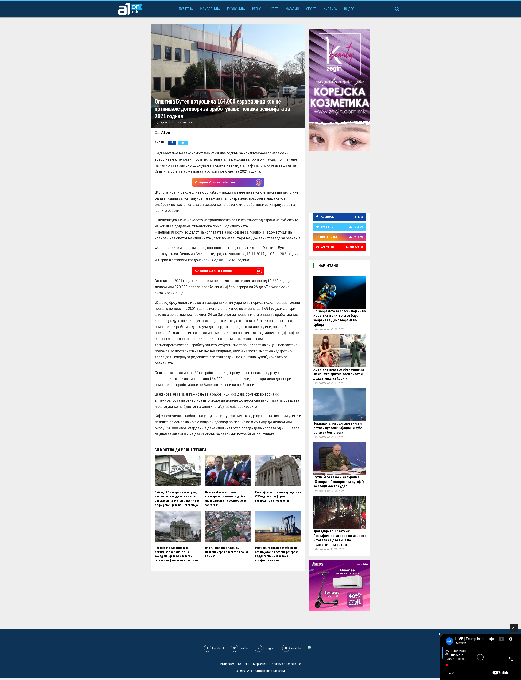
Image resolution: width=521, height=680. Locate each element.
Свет (274, 8)
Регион (258, 8)
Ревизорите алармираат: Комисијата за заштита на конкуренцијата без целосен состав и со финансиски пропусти (176, 554)
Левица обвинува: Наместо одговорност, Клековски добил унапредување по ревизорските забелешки (226, 498)
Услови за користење (286, 664)
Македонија (210, 8)
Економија (236, 8)
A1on (165, 132)
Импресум (227, 664)
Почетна (186, 8)
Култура (330, 8)
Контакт (243, 664)
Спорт (311, 8)
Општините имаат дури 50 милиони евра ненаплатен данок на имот (226, 552)
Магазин (292, 8)
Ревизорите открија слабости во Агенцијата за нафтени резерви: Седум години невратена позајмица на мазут (276, 554)
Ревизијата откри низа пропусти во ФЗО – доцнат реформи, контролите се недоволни (278, 496)
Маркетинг (260, 664)
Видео (349, 8)
